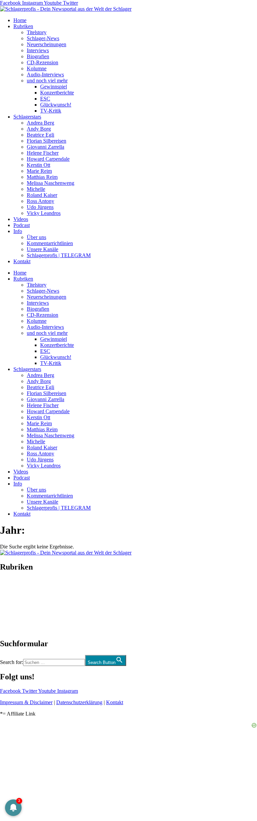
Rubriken (23, 26)
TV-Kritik (50, 111)
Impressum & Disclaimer (26, 702)
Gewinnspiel (53, 86)
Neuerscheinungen (46, 44)
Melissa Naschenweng (50, 183)
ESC (45, 98)
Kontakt (21, 261)
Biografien (38, 56)
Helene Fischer (43, 153)
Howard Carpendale (48, 159)
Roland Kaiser (42, 195)
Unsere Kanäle (42, 249)
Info (17, 231)
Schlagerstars (27, 117)
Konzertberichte (57, 92)
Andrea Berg (40, 123)
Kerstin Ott (38, 165)
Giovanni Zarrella (45, 147)
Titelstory (37, 32)
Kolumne (37, 68)
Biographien (13, 605)
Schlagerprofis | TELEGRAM (59, 255)
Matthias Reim (42, 177)
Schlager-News (43, 38)
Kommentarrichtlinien (50, 243)
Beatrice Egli (40, 135)
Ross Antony (40, 201)
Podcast (21, 225)
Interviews (38, 50)
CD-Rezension (42, 62)
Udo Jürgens (40, 207)
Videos (20, 219)
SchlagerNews (15, 587)
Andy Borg (39, 129)
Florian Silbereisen (46, 141)
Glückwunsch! (55, 104)
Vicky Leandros (44, 213)
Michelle (36, 189)
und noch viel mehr (47, 80)
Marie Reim (39, 171)
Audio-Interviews (45, 74)
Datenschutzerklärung (79, 702)
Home (19, 20)
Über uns (36, 237)
